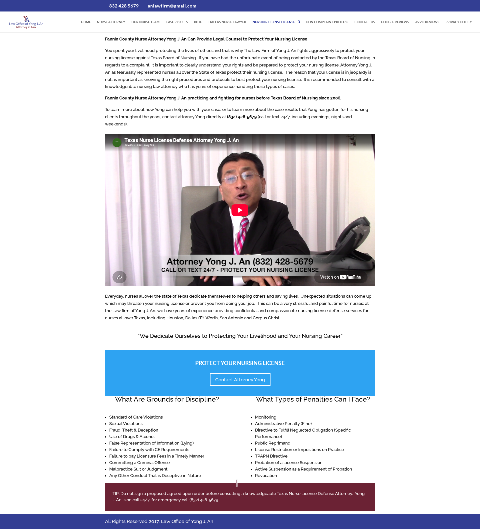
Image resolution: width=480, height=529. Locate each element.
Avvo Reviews (427, 22)
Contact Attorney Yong (240, 379)
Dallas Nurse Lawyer (227, 22)
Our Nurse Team (146, 22)
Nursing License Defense (273, 22)
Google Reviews (395, 22)
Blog (198, 22)
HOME (86, 22)
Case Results (177, 22)
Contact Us (364, 22)
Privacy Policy (459, 22)
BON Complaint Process (327, 22)
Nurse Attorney (111, 22)
